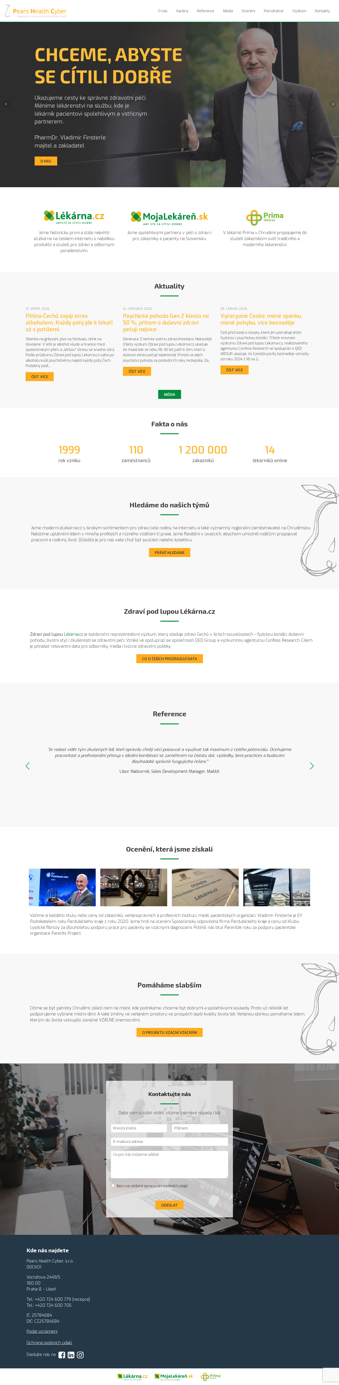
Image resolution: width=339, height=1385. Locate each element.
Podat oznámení (42, 1331)
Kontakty (322, 11)
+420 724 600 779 (53, 1299)
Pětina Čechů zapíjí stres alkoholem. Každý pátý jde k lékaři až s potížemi (69, 322)
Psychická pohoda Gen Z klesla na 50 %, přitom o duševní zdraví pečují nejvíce (166, 322)
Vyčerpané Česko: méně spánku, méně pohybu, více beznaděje (261, 319)
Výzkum (299, 11)
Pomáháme (273, 11)
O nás (162, 11)
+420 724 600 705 (53, 1305)
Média (228, 11)
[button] (27, 766)
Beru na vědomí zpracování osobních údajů (152, 1185)
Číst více (39, 376)
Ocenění (248, 11)
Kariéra (182, 11)
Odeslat (169, 1205)
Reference (205, 11)
